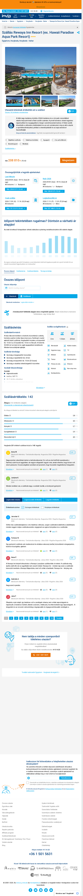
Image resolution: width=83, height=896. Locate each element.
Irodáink (44, 830)
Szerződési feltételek (49, 810)
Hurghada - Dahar (41, 21)
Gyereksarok (71, 355)
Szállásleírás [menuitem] (20, 271)
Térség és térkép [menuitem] (46, 271)
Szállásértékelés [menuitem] (32, 271)
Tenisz (53, 359)
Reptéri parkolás (8, 830)
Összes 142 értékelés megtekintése (16, 112)
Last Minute (10, 177)
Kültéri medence (72, 345)
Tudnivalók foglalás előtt (50, 806)
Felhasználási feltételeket (53, 789)
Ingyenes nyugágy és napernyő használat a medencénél (56, 350)
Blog (3, 845)
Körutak (4, 810)
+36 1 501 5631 (41, 854)
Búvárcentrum (72, 359)
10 (52, 618)
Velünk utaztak (7, 842)
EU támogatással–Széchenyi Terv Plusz (16, 839)
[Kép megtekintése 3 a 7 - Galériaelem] (49, 101)
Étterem (70, 364)
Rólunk (44, 833)
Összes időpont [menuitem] (9, 271)
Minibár (53, 355)
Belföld (4, 822)
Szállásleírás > (10, 148)
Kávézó (53, 368)
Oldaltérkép (46, 845)
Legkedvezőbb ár (50, 198)
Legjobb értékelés (52, 500)
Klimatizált (54, 345)
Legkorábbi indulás (13, 500)
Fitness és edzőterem (56, 364)
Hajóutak (5, 816)
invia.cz (19, 883)
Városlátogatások (8, 813)
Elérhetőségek (47, 826)
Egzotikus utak (7, 806)
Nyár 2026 (47, 179)
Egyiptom (20, 21)
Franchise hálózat (48, 839)
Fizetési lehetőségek (49, 819)
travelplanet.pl (35, 883)
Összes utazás (7, 803)
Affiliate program (8, 833)
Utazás (12, 21)
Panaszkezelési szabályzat (52, 822)
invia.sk (25, 883)
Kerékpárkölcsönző (56, 373)
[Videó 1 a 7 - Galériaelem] (14, 101)
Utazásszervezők (48, 836)
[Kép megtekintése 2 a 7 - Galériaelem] (32, 101)
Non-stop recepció (72, 368)
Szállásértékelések (54, 16)
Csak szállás (10, 198)
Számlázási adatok (48, 816)
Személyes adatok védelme (52, 813)
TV (68, 350)
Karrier (44, 842)
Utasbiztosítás (7, 826)
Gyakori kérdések (48, 803)
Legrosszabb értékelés (33, 500)
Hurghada (29, 21)
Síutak (4, 819)
